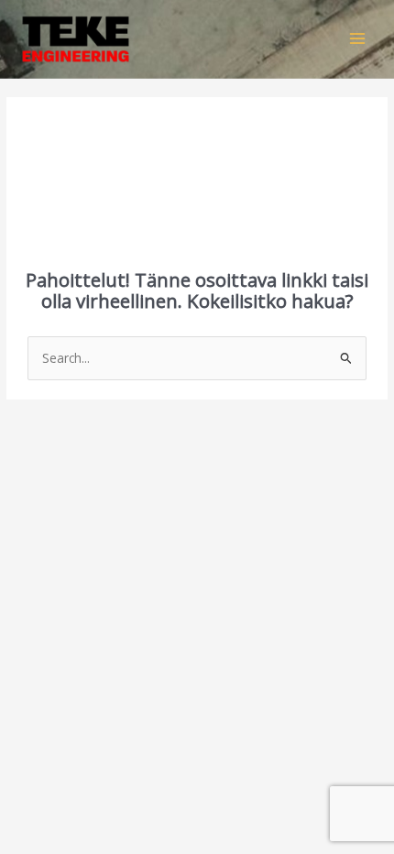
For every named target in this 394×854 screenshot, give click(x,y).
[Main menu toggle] (358, 39)
